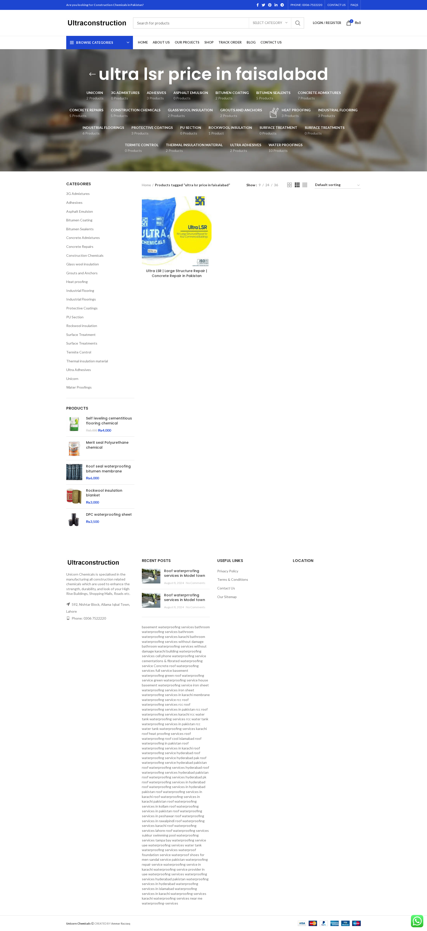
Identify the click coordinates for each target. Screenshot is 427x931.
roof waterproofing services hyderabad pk (174, 777)
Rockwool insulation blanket (104, 493)
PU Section (75, 317)
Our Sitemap (227, 597)
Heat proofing (77, 281)
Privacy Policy (227, 571)
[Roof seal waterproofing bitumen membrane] (74, 472)
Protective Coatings (82, 308)
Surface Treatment (81, 334)
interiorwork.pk (165, 923)
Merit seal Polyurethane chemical (107, 445)
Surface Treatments (81, 343)
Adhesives (74, 202)
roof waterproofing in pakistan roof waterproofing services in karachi (171, 743)
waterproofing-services (160, 903)
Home (146, 185)
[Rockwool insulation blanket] (74, 496)
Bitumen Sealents (80, 229)
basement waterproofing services (168, 627)
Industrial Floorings (81, 299)
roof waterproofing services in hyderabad (173, 782)
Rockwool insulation (81, 326)
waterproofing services (166, 874)
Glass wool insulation (82, 264)
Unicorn (72, 378)
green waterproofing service (176, 680)
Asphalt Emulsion (79, 211)
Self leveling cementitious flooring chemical (109, 421)
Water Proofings (79, 387)
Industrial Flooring (80, 290)
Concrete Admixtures (83, 237)
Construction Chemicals (85, 255)
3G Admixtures (78, 193)
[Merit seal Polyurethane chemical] (74, 448)
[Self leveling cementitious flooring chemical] (74, 424)
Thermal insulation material (87, 361)
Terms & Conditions (232, 579)
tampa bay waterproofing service (180, 840)
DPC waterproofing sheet (109, 514)
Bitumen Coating (79, 220)
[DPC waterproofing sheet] (74, 520)
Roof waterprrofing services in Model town (184, 573)
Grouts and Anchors (82, 273)
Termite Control (78, 352)
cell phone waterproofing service (180, 656)
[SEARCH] (297, 23)
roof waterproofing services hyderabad (172, 767)
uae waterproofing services (163, 845)
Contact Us (226, 588)
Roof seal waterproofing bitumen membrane (108, 469)
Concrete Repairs (79, 246)
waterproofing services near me (177, 898)
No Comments (195, 583)
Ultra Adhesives (78, 370)
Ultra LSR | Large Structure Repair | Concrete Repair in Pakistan (176, 273)
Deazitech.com (142, 923)
